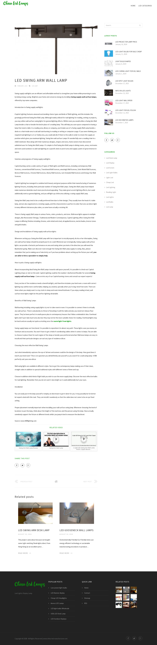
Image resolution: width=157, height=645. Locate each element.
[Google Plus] (28, 465)
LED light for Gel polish (125, 110)
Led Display (110, 163)
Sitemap (87, 598)
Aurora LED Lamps (57, 603)
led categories (145, 6)
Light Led (109, 177)
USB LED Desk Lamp (58, 614)
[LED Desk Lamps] (126, 597)
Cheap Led (110, 182)
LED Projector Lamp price (126, 42)
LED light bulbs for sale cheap (128, 52)
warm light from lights (62, 321)
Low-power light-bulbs (59, 588)
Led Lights (110, 197)
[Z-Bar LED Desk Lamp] (119, 597)
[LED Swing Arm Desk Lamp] (35, 513)
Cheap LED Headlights (59, 598)
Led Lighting (110, 187)
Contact (87, 593)
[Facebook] (17, 465)
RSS (85, 603)
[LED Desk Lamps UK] (126, 605)
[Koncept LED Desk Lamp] (134, 597)
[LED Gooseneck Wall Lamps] (77, 513)
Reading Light (111, 192)
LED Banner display (58, 593)
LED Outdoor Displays (58, 619)
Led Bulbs (109, 202)
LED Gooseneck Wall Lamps (77, 530)
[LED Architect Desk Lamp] (134, 590)
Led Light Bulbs (111, 173)
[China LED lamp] (15, 3)
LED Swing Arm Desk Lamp (34, 530)
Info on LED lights (123, 91)
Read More (23, 553)
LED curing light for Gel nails (128, 71)
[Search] (140, 25)
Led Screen (110, 168)
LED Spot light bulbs (124, 81)
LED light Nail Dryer (123, 100)
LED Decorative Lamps (124, 120)
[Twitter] (22, 465)
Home (133, 6)
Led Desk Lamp (111, 158)
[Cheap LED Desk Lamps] (119, 605)
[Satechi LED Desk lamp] (134, 605)
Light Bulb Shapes (123, 61)
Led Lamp (35, 86)
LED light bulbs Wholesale (60, 608)
